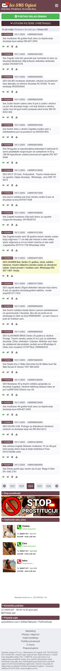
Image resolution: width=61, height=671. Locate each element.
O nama (30, 644)
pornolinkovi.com (10, 622)
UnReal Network (28, 622)
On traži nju (30, 29)
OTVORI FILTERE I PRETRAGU (32, 23)
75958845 (7, 34)
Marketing (31, 631)
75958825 (7, 258)
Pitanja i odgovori (30, 634)
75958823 (7, 306)
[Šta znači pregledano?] (3, 46)
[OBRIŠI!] (12, 46)
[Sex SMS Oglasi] (18, 9)
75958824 (7, 283)
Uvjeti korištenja (30, 638)
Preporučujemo (30, 648)
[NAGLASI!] (8, 46)
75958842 (7, 54)
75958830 (7, 170)
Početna (18, 29)
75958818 (7, 422)
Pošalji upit (9, 613)
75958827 (7, 232)
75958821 (7, 360)
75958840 (7, 77)
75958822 (7, 332)
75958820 (7, 380)
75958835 (7, 99)
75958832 (7, 145)
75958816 (7, 442)
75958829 (7, 193)
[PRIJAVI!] (16, 46)
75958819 (7, 402)
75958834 (7, 125)
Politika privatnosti (30, 641)
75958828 (7, 213)
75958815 (7, 465)
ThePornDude (45, 622)
